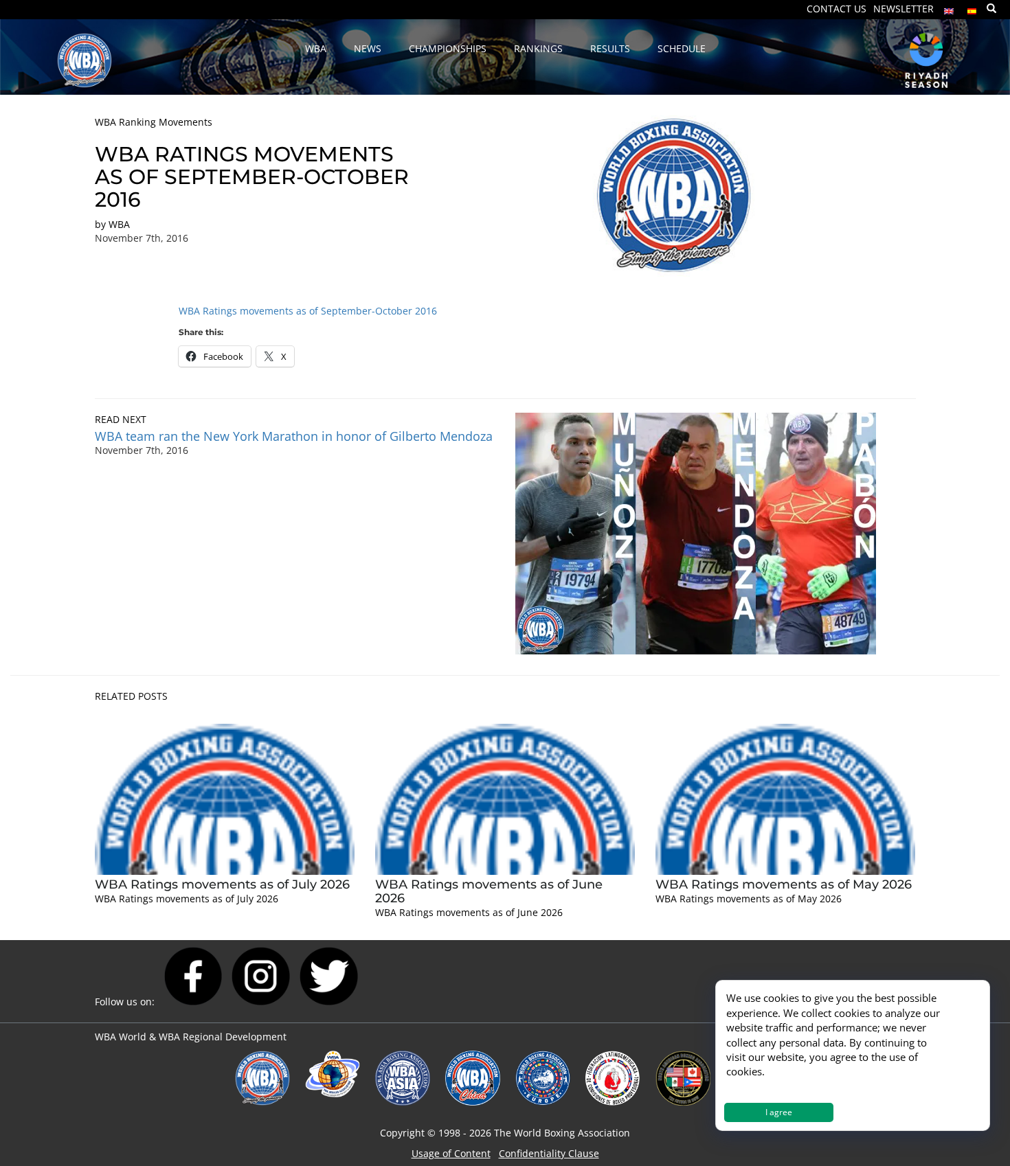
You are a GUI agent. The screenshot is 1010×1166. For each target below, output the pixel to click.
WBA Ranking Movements (153, 121)
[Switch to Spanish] (972, 7)
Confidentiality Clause (549, 1153)
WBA (119, 224)
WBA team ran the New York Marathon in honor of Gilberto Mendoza (294, 436)
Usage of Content (451, 1153)
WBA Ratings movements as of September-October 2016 (308, 310)
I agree (778, 1112)
